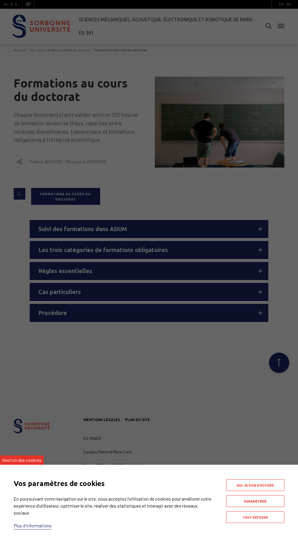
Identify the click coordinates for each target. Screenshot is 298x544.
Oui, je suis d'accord (255, 485)
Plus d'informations (33, 525)
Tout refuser (255, 517)
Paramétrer (255, 501)
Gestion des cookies (22, 460)
